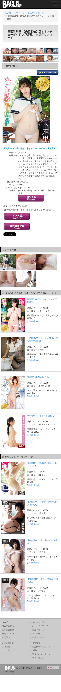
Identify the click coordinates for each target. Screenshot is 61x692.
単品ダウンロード (36, 13)
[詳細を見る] (33, 321)
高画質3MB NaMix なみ (38, 377)
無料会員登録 (8, 629)
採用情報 (6, 646)
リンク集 (6, 650)
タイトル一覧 (38, 622)
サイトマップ (38, 657)
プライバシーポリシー (42, 654)
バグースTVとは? (40, 626)
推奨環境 (6, 637)
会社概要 (36, 642)
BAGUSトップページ (14, 13)
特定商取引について (41, 646)
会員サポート (38, 637)
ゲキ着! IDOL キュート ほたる (40, 415)
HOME (5, 622)
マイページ (37, 633)
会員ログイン (8, 633)
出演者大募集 (8, 642)
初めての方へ (8, 626)
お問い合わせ (38, 650)
